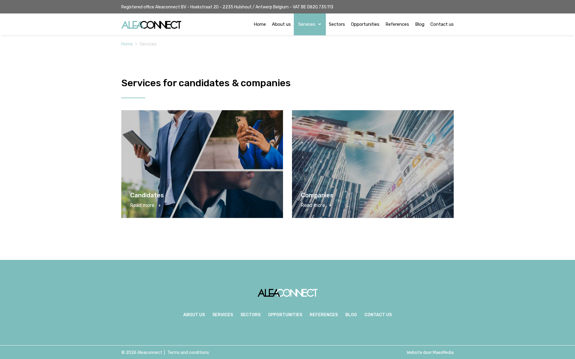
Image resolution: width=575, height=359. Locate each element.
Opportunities (365, 24)
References (397, 24)
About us (281, 24)
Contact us (442, 24)
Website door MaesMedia (430, 352)
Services (307, 24)
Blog (419, 24)
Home (260, 24)
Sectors (337, 24)
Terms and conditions (188, 352)
